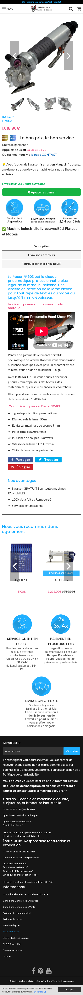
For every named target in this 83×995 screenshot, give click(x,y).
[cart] (79, 8)
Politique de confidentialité (21, 774)
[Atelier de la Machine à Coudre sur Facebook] (33, 972)
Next (68, 55)
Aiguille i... (21, 580)
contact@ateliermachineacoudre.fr (41, 790)
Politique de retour (12, 919)
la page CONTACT (44, 154)
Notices (7, 956)
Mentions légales (12, 925)
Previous (14, 55)
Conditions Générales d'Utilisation (21, 900)
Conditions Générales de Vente (19, 906)
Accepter (70, 989)
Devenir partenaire (12, 950)
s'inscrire (72, 751)
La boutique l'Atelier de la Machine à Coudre (25, 894)
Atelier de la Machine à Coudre (34, 981)
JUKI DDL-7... (61, 580)
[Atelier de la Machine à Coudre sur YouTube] (49, 972)
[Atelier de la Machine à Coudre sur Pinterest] (41, 972)
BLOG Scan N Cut (12, 944)
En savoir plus (40, 991)
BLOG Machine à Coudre (16, 937)
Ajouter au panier (43, 192)
